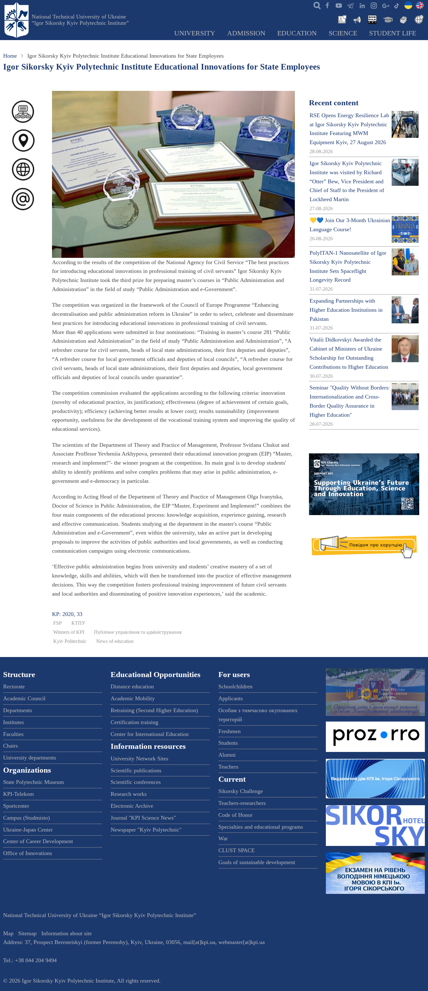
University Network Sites (139, 758)
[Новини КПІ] (341, 18)
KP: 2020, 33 (67, 614)
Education (297, 33)
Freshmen (229, 731)
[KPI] (420, 5)
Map (8, 933)
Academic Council (24, 698)
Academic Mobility (133, 698)
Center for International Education (150, 734)
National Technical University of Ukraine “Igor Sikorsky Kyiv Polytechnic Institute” (80, 19)
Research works (129, 794)
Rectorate (14, 686)
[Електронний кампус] (387, 18)
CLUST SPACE (236, 850)
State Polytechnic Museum (33, 782)
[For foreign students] (418, 18)
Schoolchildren (235, 686)
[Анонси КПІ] (356, 18)
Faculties (13, 734)
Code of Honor (235, 815)
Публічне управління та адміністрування (137, 632)
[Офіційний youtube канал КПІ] (339, 5)
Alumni (227, 755)
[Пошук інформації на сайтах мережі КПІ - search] (316, 5)
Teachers (228, 767)
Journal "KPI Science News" (143, 818)
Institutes (13, 722)
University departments (29, 757)
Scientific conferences (136, 782)
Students (228, 743)
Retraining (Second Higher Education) (154, 710)
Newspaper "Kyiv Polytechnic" (146, 830)
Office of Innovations (27, 853)
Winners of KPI (68, 632)
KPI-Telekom (18, 794)
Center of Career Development (38, 841)
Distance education (132, 686)
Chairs (10, 746)
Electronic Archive (132, 806)
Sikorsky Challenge (240, 791)
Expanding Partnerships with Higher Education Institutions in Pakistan (346, 310)
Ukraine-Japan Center (28, 830)
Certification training (134, 722)
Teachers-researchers (242, 803)
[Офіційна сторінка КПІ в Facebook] (327, 5)
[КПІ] (408, 5)
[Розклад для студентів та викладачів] (372, 18)
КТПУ (78, 623)
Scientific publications (136, 770)
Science (343, 33)
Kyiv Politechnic (69, 641)
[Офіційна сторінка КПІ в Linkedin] (362, 5)
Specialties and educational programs (260, 827)
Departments (17, 710)
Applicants (230, 698)
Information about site (66, 933)
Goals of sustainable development (256, 862)
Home (10, 56)
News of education (114, 641)
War (223, 838)
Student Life (392, 33)
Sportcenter (16, 806)
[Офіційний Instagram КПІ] (373, 5)
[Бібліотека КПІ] (402, 18)
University (194, 33)
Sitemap (27, 933)
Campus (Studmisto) (26, 818)
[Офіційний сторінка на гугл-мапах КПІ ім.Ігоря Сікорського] (385, 5)
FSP (57, 623)
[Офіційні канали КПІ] (350, 5)
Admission (246, 33)
